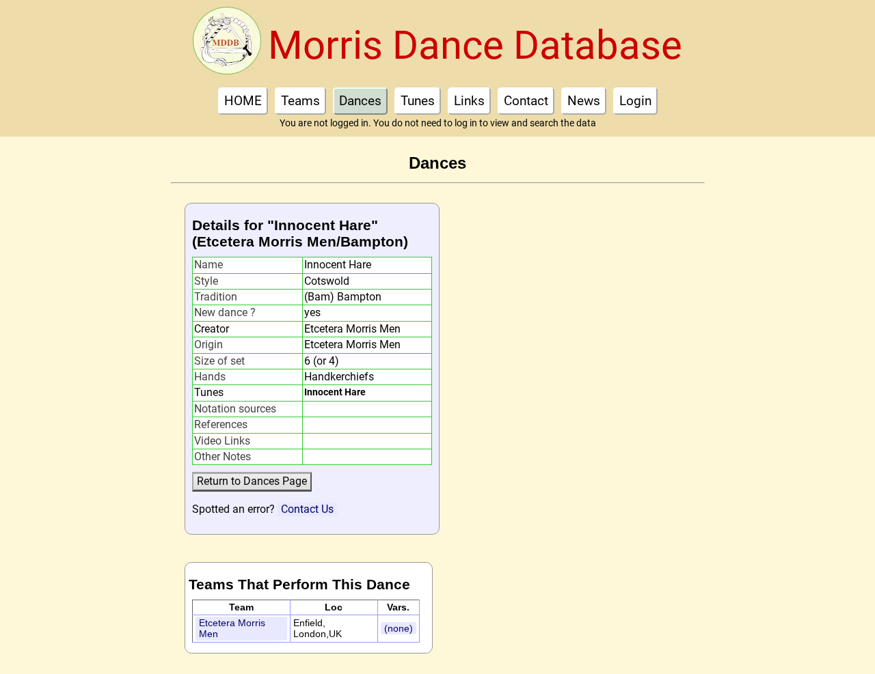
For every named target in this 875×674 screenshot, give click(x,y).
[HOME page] (227, 45)
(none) (398, 628)
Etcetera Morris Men (232, 628)
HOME (243, 101)
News (583, 101)
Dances (360, 101)
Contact (526, 101)
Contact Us (307, 509)
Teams (300, 101)
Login (635, 101)
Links (469, 101)
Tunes (418, 101)
